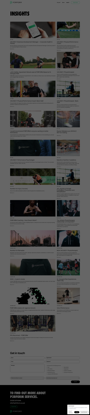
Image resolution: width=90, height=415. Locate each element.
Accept (76, 412)
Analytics (70, 411)
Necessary (70, 410)
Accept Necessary (84, 412)
